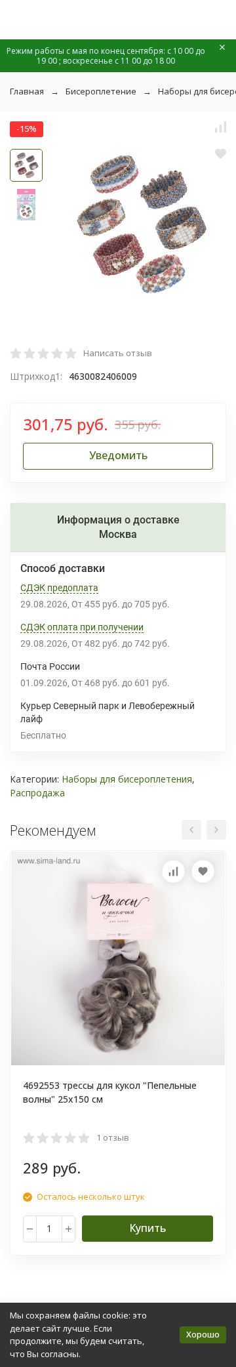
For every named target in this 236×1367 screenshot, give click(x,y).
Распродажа (37, 792)
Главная (27, 91)
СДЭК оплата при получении (82, 627)
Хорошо (203, 1334)
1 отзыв (112, 1137)
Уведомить (118, 455)
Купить (147, 1228)
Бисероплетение (101, 91)
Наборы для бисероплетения (127, 779)
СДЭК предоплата (59, 587)
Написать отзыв (117, 353)
